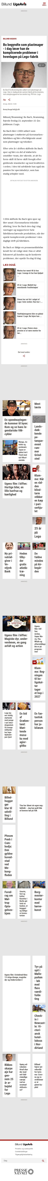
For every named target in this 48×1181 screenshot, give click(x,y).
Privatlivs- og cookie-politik (24, 1149)
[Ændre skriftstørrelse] (4, 99)
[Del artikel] (9, 99)
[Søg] (43, 1160)
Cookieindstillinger (21, 1151)
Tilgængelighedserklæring (23, 1154)
